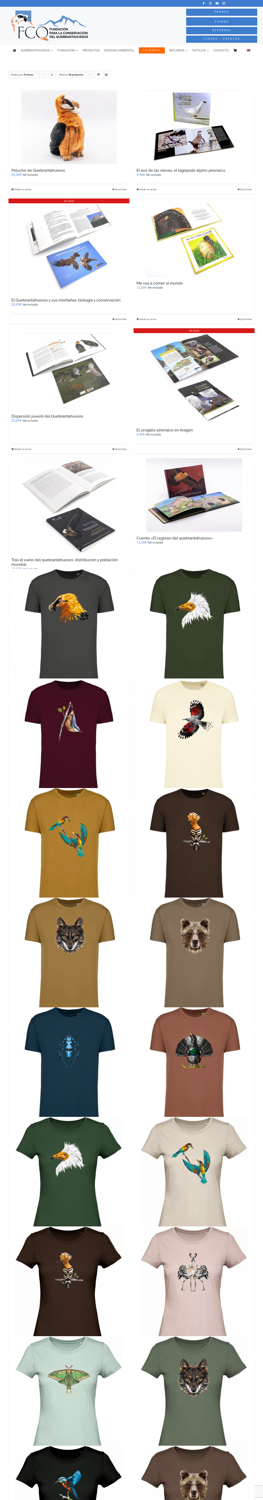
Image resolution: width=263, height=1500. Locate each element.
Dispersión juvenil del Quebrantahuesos (47, 416)
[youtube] (217, 3)
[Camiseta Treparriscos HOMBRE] (194, 738)
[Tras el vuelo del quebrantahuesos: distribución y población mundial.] (68, 506)
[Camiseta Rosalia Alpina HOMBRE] (68, 1067)
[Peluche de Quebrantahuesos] (68, 127)
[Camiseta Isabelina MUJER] (68, 1396)
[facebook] (203, 3)
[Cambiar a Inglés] (248, 50)
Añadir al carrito (22, 189)
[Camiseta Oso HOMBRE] (194, 958)
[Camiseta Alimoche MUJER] (68, 1177)
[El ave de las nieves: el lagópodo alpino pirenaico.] (194, 127)
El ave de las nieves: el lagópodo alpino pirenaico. (181, 170)
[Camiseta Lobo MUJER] (194, 1396)
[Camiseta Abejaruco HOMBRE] (68, 848)
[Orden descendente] (51, 75)
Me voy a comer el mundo (160, 283)
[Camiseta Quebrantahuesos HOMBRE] (68, 629)
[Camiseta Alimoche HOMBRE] (194, 629)
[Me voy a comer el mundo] (194, 237)
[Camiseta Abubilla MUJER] (68, 1287)
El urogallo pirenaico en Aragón (165, 430)
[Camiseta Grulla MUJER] (194, 1287)
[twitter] (210, 3)
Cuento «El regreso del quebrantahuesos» (175, 538)
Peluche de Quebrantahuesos (38, 170)
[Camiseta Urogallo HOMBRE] (194, 1067)
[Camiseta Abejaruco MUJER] (194, 1177)
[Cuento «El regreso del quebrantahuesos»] (194, 495)
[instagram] (223, 3)
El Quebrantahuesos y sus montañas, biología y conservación (66, 300)
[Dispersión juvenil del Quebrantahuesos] (68, 369)
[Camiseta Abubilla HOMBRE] (194, 848)
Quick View (120, 189)
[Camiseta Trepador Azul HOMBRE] (68, 738)
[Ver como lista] (106, 74)
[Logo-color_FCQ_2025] (49, 12)
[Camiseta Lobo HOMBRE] (68, 958)
